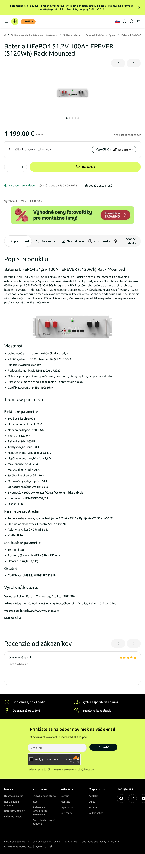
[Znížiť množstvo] (8, 167)
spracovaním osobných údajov (77, 769)
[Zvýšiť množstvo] (22, 167)
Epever (113, 35)
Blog (34, 801)
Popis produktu (21, 241)
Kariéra (93, 807)
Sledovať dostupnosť (98, 185)
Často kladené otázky (44, 796)
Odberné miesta (13, 816)
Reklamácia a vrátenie (11, 803)
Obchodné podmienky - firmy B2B (100, 841)
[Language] (117, 21)
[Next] (134, 63)
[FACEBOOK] (121, 798)
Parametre (48, 241)
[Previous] (118, 63)
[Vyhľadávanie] (124, 21)
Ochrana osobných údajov (47, 841)
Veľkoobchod (96, 813)
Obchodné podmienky (16, 841)
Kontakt (93, 796)
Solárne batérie (72, 35)
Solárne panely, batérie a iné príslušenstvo (35, 35)
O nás (92, 801)
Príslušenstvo (103, 241)
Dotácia (64, 796)
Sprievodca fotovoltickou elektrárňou (39, 811)
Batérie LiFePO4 (95, 35)
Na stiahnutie (75, 241)
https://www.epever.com (43, 610)
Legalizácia (66, 807)
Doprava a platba (13, 796)
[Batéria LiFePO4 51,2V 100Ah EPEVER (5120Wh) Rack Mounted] (72, 93)
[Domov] (14, 21)
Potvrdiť (103, 747)
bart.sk (49, 846)
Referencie (66, 813)
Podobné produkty (130, 241)
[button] (127, 135)
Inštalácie (28, 21)
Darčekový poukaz (14, 810)
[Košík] (139, 21)
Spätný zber (71, 841)
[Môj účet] (131, 21)
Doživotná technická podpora (43, 822)
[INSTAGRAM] (132, 798)
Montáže (65, 801)
